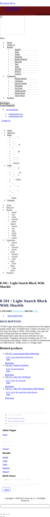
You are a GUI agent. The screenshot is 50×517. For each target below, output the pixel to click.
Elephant (15, 219)
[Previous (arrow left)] (1, 516)
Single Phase (15, 192)
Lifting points (15, 187)
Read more (9, 363)
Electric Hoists (15, 176)
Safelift (14, 212)
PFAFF (14, 235)
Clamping (15, 247)
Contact (6, 449)
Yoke (13, 215)
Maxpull (14, 226)
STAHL (14, 233)
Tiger (13, 231)
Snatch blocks (18, 311)
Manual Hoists (15, 169)
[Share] (6, 514)
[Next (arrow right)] (4, 516)
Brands (10, 47)
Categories (10, 240)
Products (10, 98)
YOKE (5, 461)
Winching (17, 179)
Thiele (14, 217)
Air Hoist (14, 183)
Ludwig (16, 163)
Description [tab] (15, 316)
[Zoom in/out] (1, 514)
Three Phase (20, 95)
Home (9, 130)
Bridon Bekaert (15, 148)
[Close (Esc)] (9, 514)
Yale (13, 228)
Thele (5, 464)
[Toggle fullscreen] (4, 514)
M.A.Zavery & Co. (8, 3)
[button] (25, 38)
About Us (11, 133)
